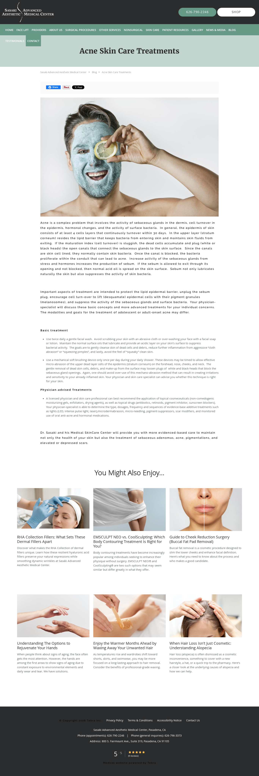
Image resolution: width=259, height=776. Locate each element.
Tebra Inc (94, 720)
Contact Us (193, 720)
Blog (94, 72)
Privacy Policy (114, 720)
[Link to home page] (22, 12)
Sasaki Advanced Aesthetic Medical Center (63, 72)
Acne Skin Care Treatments (116, 72)
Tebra (152, 762)
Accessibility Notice (169, 720)
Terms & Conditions (140, 720)
